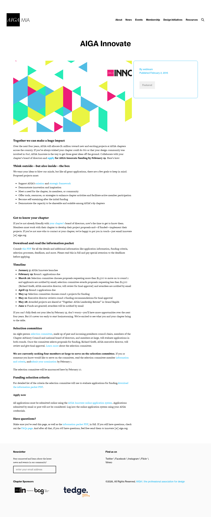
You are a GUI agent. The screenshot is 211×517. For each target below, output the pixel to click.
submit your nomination (44, 361)
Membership (153, 19)
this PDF (26, 248)
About (118, 19)
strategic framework (60, 183)
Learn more (52, 345)
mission (40, 183)
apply (51, 158)
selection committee (41, 334)
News (128, 19)
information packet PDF (75, 424)
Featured (147, 85)
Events (139, 19)
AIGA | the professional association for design (160, 481)
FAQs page (27, 428)
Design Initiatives (172, 19)
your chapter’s (57, 223)
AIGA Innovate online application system (90, 402)
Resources (192, 19)
